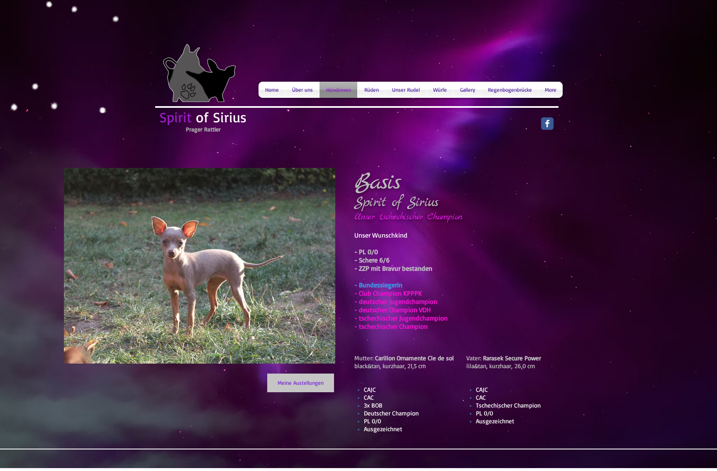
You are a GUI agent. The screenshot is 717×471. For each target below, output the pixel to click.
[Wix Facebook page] (547, 123)
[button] (199, 266)
